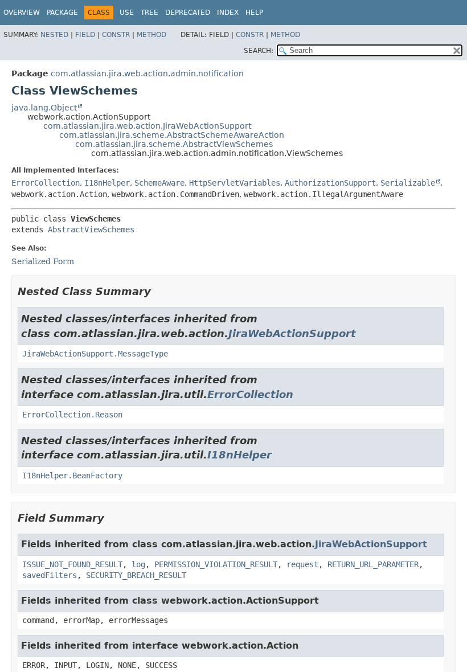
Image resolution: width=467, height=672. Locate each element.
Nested (54, 35)
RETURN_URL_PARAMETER (373, 564)
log (138, 564)
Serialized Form (42, 261)
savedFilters (49, 575)
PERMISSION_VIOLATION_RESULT (215, 564)
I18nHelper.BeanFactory (72, 475)
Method (151, 35)
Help (254, 13)
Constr (116, 35)
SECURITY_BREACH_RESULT (136, 575)
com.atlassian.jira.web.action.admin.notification (147, 73)
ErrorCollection (45, 182)
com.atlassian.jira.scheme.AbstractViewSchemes (174, 144)
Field (85, 35)
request (302, 564)
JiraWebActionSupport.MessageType (95, 353)
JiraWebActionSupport (292, 333)
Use (127, 13)
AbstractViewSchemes (91, 229)
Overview (21, 13)
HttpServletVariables (234, 182)
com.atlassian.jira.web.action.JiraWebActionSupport (147, 125)
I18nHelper (107, 182)
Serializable (407, 182)
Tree (149, 13)
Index (228, 13)
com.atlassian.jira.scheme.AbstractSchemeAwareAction (171, 135)
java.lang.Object (44, 107)
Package (62, 13)
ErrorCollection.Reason (72, 414)
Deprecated (187, 13)
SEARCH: (258, 51)
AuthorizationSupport (330, 182)
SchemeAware (159, 182)
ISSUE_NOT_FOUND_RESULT (72, 564)
